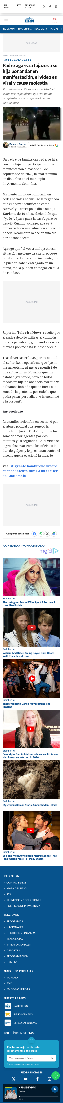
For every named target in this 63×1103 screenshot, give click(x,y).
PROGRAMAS (9, 28)
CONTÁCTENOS (16, 882)
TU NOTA (7, 6)
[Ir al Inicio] (29, 20)
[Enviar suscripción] (52, 1058)
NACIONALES (25, 28)
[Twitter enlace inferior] (14, 1079)
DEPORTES (13, 950)
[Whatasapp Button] (55, 1075)
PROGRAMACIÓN (17, 956)
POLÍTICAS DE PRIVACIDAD (23, 905)
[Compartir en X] (47, 534)
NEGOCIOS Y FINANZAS (46, 28)
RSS (8, 894)
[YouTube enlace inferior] (25, 1079)
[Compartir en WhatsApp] (41, 534)
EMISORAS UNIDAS (30, 6)
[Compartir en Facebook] (34, 534)
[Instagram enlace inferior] (49, 1079)
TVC (19, 5)
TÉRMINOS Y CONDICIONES (23, 899)
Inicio (5, 55)
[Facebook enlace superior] (50, 6)
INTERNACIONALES (18, 944)
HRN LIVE (12, 961)
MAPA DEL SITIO (16, 888)
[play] (54, 1089)
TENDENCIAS (14, 938)
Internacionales (18, 55)
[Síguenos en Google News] (54, 534)
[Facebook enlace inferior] (37, 1079)
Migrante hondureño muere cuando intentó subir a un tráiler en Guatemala (30, 471)
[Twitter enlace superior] (44, 6)
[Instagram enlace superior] (56, 6)
